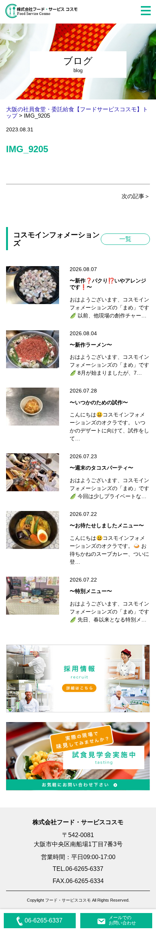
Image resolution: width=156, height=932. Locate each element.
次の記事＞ (136, 196)
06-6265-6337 (43, 920)
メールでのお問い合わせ (122, 920)
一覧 (125, 239)
